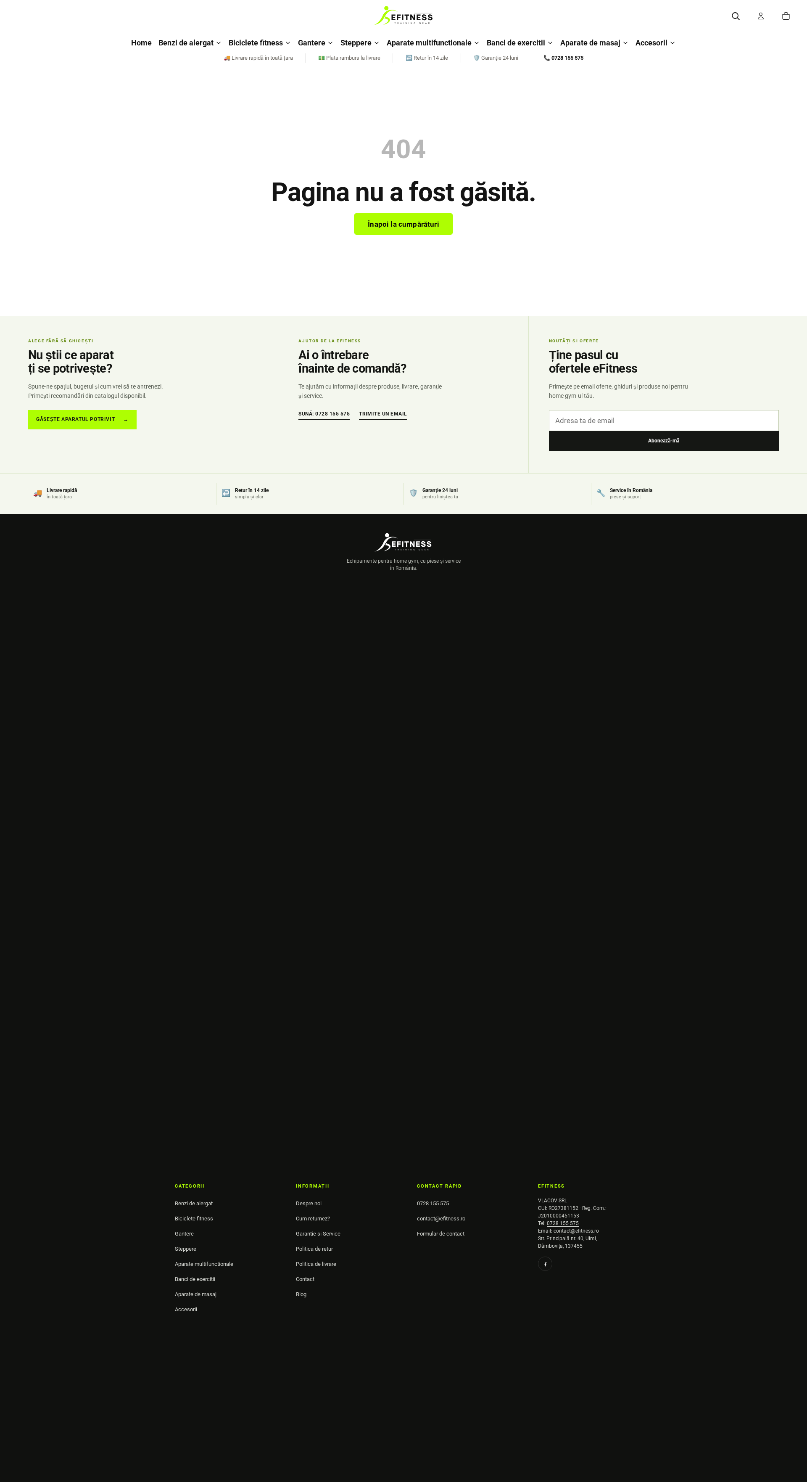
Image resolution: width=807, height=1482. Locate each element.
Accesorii (651, 42)
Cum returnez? (313, 1218)
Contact (305, 1279)
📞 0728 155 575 (563, 58)
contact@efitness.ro (441, 1218)
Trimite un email (383, 414)
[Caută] (735, 16)
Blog (301, 1294)
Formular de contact (440, 1234)
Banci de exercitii (516, 42)
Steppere (356, 42)
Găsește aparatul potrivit (82, 419)
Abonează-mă (663, 441)
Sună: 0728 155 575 (324, 414)
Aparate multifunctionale (429, 42)
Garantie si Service (318, 1234)
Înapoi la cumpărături (403, 224)
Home (141, 42)
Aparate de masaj (590, 42)
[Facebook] (545, 1264)
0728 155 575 (433, 1203)
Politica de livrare (316, 1264)
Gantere (311, 42)
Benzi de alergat (186, 42)
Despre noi (309, 1203)
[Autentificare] (761, 16)
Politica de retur (314, 1249)
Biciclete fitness (256, 42)
